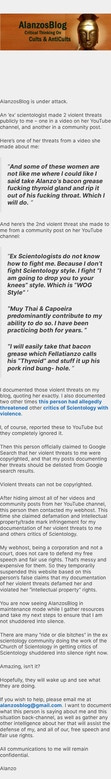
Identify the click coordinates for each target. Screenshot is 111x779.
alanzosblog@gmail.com (31, 705)
